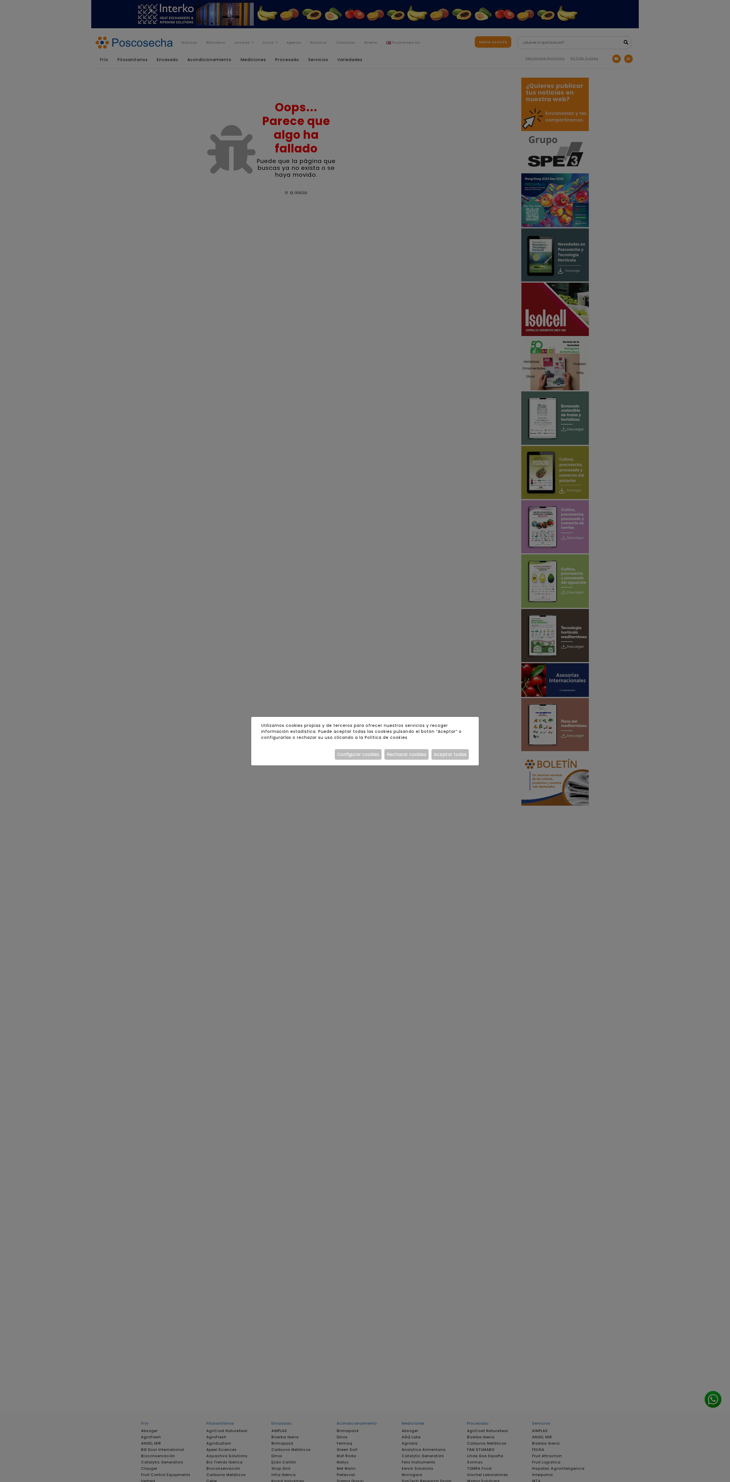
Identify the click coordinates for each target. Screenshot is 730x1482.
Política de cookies (386, 737)
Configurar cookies (358, 754)
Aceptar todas (450, 754)
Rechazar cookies (406, 754)
